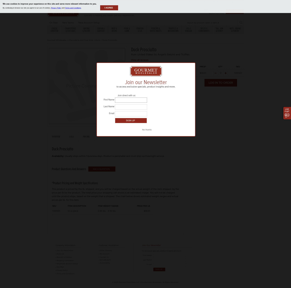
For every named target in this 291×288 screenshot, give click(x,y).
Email (111, 113)
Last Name (109, 106)
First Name (109, 99)
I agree (108, 8)
